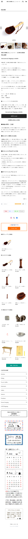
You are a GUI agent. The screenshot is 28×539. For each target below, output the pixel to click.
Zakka (2, 390)
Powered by (12, 526)
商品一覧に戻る (14, 365)
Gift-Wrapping (4, 406)
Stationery (3, 386)
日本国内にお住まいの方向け (14, 120)
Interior (3, 394)
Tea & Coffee (4, 382)
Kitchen (3, 374)
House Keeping (4, 402)
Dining (2, 378)
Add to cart (14, 116)
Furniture (3, 398)
